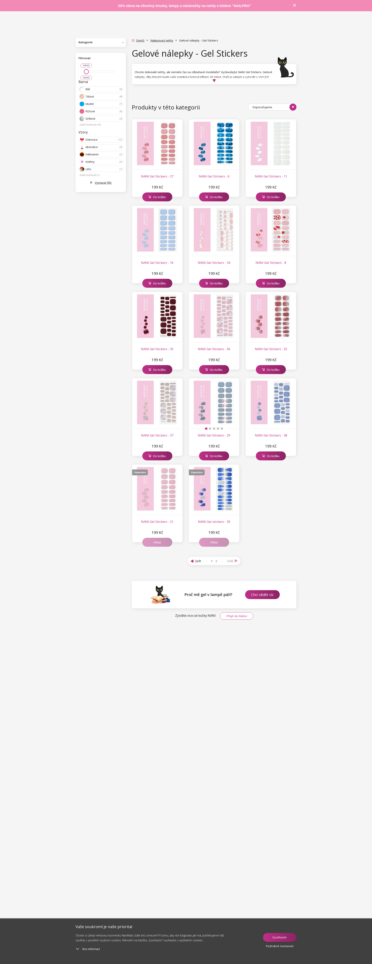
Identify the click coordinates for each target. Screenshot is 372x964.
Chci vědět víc (262, 594)
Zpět (198, 561)
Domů (140, 40)
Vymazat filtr (103, 182)
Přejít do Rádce (236, 616)
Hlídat (157, 542)
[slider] (86, 71)
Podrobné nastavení (280, 946)
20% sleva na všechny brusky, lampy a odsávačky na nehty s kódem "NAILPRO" (184, 6)
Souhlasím (279, 937)
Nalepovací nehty (161, 40)
